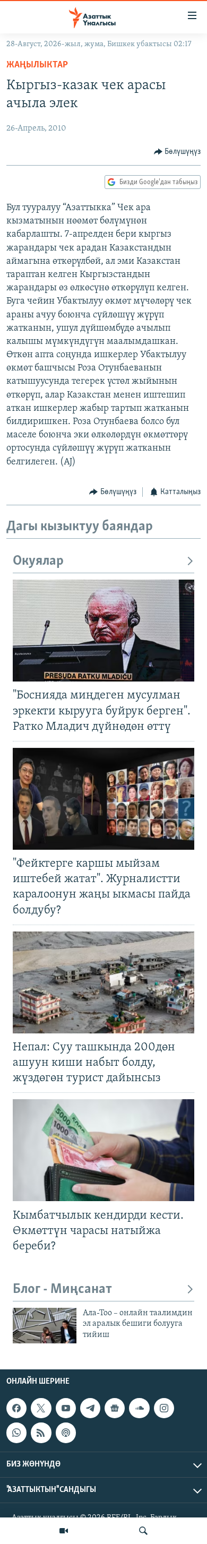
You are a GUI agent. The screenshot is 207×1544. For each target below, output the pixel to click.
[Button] (177, 152)
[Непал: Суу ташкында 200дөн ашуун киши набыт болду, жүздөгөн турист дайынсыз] (103, 982)
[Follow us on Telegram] (90, 1408)
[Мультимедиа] (64, 1530)
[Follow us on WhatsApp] (16, 1433)
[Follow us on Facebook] (16, 1408)
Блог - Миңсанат (62, 1289)
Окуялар (38, 561)
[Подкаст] (66, 1433)
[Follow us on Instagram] (164, 1408)
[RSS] (41, 1433)
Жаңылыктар (37, 65)
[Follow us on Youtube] (66, 1408)
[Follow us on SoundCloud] (139, 1408)
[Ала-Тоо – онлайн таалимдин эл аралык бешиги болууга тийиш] (44, 1325)
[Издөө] (143, 1530)
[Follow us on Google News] (115, 1408)
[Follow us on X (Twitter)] (41, 1408)
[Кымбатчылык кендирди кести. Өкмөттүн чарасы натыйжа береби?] (103, 1150)
